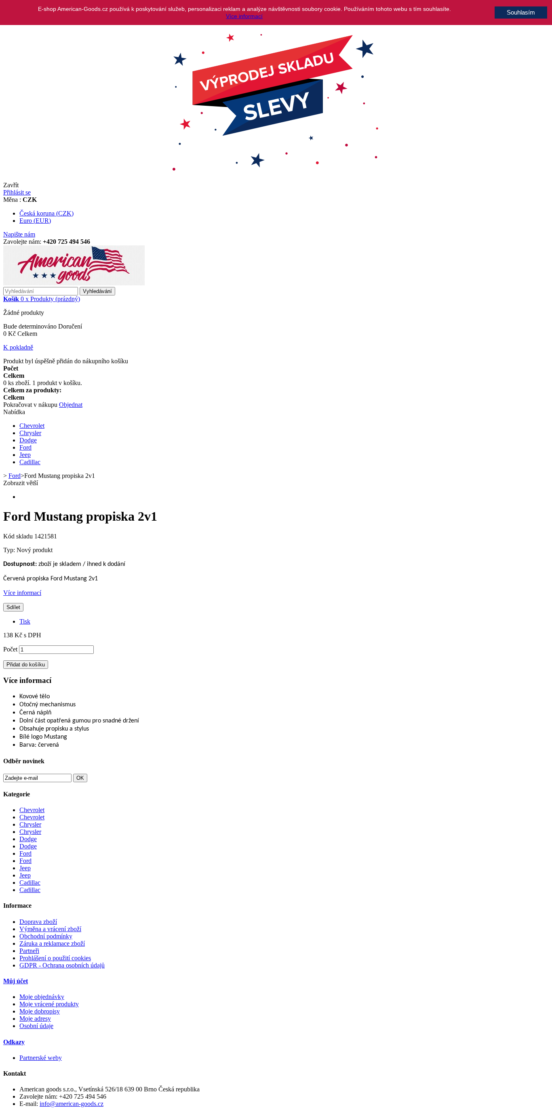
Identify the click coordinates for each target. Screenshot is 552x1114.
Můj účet (15, 981)
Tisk (24, 621)
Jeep (25, 454)
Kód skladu (18, 536)
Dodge (28, 440)
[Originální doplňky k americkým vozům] (74, 283)
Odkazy (14, 1042)
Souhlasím (521, 12)
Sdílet (13, 607)
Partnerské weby (40, 1057)
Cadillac (29, 462)
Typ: (10, 550)
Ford (25, 447)
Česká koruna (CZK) (46, 213)
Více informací (22, 592)
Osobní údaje (36, 1025)
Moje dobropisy (39, 1011)
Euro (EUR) (35, 220)
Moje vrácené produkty (49, 1004)
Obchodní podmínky (45, 936)
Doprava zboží (38, 921)
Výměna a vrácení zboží (50, 929)
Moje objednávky (41, 996)
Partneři (29, 950)
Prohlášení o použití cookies (55, 958)
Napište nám (19, 234)
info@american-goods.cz (71, 1103)
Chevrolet (31, 425)
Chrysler (30, 432)
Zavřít (11, 185)
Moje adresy (35, 1018)
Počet (10, 649)
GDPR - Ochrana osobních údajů (62, 965)
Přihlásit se (17, 192)
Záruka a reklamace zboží (52, 943)
